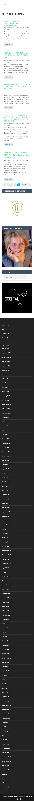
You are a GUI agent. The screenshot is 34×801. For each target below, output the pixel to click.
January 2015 (5, 598)
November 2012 (6, 709)
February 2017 (6, 494)
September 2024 (6, 353)
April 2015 (4, 585)
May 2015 (4, 580)
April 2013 (4, 688)
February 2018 (6, 443)
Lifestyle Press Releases (23, 27)
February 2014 (6, 645)
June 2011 (5, 782)
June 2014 (5, 628)
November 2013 (6, 658)
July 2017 (4, 473)
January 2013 (5, 701)
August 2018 (5, 417)
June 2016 (5, 525)
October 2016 (6, 507)
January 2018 (5, 447)
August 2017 (5, 469)
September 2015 (6, 563)
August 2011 (5, 774)
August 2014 (5, 619)
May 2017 (4, 482)
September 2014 (6, 615)
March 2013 (5, 692)
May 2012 (4, 735)
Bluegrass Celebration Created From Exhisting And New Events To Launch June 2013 (16, 54)
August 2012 (5, 722)
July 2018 (4, 421)
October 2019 (6, 361)
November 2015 (6, 555)
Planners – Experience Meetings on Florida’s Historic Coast (14, 23)
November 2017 (6, 456)
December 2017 (6, 452)
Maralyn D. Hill (12, 27)
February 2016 (6, 542)
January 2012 (5, 752)
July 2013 (4, 675)
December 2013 (6, 653)
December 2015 (6, 550)
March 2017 (5, 490)
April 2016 (4, 533)
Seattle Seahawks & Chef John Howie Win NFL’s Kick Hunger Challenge (17, 86)
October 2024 (6, 348)
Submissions (5, 333)
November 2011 (6, 761)
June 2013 (5, 679)
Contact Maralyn (6, 338)
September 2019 (6, 366)
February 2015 (6, 593)
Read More (8, 44)
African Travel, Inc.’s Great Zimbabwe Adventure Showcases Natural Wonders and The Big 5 (16, 155)
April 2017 (4, 486)
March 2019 (5, 391)
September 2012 (6, 718)
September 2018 (6, 413)
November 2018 (6, 404)
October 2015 (6, 559)
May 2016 (4, 529)
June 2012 (5, 731)
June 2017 (5, 477)
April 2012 (4, 739)
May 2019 (4, 383)
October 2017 (6, 460)
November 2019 (6, 357)
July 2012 (4, 727)
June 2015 (5, 576)
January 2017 (5, 499)
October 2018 (6, 409)
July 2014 (4, 623)
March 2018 (5, 439)
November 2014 (6, 606)
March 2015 (5, 589)
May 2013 (4, 684)
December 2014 (6, 602)
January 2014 (5, 649)
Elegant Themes (13, 796)
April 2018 (4, 434)
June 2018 (5, 426)
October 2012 (6, 714)
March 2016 (5, 537)
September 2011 (6, 769)
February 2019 (6, 396)
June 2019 (5, 378)
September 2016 (6, 512)
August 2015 (5, 568)
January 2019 (5, 400)
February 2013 (6, 696)
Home (3, 329)
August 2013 (5, 671)
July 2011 (4, 778)
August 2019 (5, 370)
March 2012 (5, 744)
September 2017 (6, 464)
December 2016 (6, 503)
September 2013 (6, 666)
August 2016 (5, 516)
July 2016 (4, 520)
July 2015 (4, 572)
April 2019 (4, 387)
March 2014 (5, 641)
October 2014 (6, 611)
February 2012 (6, 748)
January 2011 (5, 787)
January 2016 (5, 546)
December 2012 (6, 705)
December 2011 (6, 757)
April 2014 (4, 636)
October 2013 (6, 662)
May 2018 (4, 430)
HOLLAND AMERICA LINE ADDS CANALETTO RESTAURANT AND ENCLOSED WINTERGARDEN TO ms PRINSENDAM (17, 118)
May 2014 (4, 632)
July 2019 (4, 374)
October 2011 (6, 765)
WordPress (29, 796)
